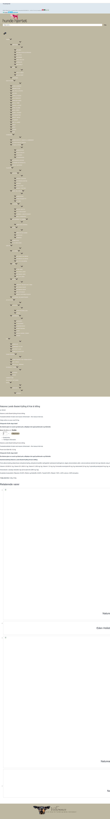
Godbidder (9, 134)
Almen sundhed (16, 86)
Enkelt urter (16, 117)
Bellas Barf (19, 75)
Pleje (13, 227)
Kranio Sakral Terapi (22, 333)
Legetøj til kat (16, 349)
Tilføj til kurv (15, 433)
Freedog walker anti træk (24, 284)
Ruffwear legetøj (21, 181)
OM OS (8, 382)
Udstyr (8, 245)
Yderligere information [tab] (9, 439)
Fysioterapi (19, 323)
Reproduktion (16, 115)
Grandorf (19, 57)
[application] (11, 39)
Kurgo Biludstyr (21, 198)
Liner (13, 264)
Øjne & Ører (15, 110)
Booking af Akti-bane (12, 380)
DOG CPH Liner (20, 276)
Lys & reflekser (21, 211)
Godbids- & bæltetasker (23, 214)
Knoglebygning (16, 100)
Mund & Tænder (16, 112)
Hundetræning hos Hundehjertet (22, 359)
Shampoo (19, 237)
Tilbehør (8, 168)
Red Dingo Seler (21, 287)
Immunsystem (16, 88)
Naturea (18, 50)
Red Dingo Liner (20, 271)
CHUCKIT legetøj (21, 178)
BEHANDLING (15, 316)
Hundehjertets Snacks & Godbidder (23, 140)
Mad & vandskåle (21, 216)
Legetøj (14, 173)
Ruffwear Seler (21, 289)
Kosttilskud (9, 80)
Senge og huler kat (18, 351)
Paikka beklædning (21, 224)
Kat (7, 339)
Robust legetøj (21, 188)
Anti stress (15, 362)
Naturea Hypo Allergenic (23, 52)
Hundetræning (10, 354)
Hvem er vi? (15, 388)
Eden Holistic (20, 59)
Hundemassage (20, 326)
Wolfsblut (19, 64)
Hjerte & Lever (16, 105)
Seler (14, 279)
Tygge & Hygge (16, 145)
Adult (13, 127)
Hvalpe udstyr (20, 209)
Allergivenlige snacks (19, 142)
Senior (14, 129)
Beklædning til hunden (19, 219)
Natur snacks (20, 152)
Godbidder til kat (17, 346)
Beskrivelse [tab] (6, 437)
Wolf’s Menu (20, 72)
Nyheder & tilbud (11, 367)
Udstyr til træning (18, 364)
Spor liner (19, 269)
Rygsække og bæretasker (20, 297)
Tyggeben (19, 155)
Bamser (18, 183)
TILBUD (14, 375)
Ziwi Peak (19, 55)
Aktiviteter (9, 300)
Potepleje (19, 235)
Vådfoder (15, 78)
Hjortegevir (20, 150)
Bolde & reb (19, 185)
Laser (18, 330)
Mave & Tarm (15, 103)
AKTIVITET (15, 305)
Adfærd (14, 93)
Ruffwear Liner (20, 274)
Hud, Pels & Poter (17, 91)
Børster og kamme (21, 232)
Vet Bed (18, 201)
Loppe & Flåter (16, 95)
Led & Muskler (16, 98)
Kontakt (18, 393)
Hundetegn (15, 240)
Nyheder (14, 372)
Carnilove (19, 62)
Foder (8, 39)
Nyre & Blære (16, 107)
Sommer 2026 (9, 377)
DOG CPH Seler (20, 292)
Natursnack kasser (18, 160)
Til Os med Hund (16, 243)
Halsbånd (15, 251)
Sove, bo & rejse (17, 191)
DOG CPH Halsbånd (21, 261)
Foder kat (15, 344)
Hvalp (14, 124)
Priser (18, 313)
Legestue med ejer (22, 310)
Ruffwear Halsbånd (22, 258)
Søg (105, 25)
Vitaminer (15, 120)
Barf (13, 67)
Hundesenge (20, 196)
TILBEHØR (14, 204)
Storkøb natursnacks (18, 162)
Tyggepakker (20, 157)
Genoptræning (20, 328)
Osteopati (19, 321)
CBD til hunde (16, 122)
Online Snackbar (17, 165)
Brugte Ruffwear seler (23, 294)
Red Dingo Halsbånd (22, 256)
